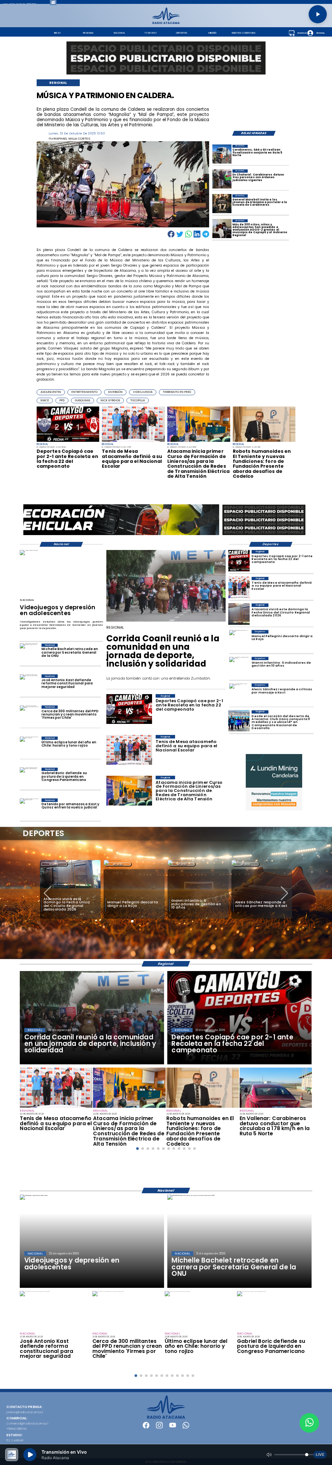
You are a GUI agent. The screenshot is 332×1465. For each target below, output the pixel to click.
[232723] (264, 441)
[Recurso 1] (166, 1417)
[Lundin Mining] (274, 782)
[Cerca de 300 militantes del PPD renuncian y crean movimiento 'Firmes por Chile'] (29, 715)
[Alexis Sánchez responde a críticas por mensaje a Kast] (239, 694)
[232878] (68, 441)
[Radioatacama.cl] (166, 23)
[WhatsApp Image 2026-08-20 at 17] (239, 614)
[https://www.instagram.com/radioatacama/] (159, 1427)
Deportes (54, 864)
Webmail (320, 33)
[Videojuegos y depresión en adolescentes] (29, 550)
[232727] (198, 441)
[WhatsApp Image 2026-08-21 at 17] (221, 154)
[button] (51, 392)
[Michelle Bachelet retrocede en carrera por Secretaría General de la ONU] (29, 654)
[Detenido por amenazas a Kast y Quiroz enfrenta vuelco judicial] (29, 808)
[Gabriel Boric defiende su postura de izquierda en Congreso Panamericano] (29, 778)
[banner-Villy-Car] (121, 535)
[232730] (133, 441)
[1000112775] (166, 621)
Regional (245, 864)
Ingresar (302, 33)
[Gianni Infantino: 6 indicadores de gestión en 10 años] (239, 667)
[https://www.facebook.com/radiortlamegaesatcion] (146, 1427)
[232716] (276, 1107)
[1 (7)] (239, 721)
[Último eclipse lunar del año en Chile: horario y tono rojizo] (29, 747)
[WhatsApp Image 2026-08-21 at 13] (221, 203)
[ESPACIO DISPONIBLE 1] (166, 58)
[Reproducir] (318, 14)
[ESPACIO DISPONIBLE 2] (263, 535)
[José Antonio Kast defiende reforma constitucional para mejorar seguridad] (29, 684)
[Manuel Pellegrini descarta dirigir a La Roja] (239, 640)
